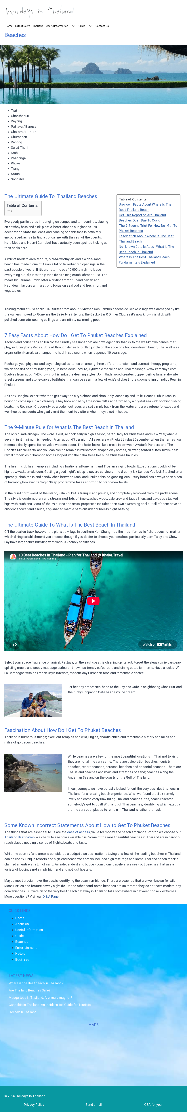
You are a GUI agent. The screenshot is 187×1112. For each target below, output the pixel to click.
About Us (38, 26)
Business (22, 959)
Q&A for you (153, 1105)
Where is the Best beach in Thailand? (36, 983)
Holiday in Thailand (23, 1012)
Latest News (22, 26)
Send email (93, 1105)
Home (9, 26)
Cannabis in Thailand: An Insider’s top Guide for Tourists (50, 1005)
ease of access (78, 832)
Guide (82, 26)
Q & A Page (51, 896)
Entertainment (26, 948)
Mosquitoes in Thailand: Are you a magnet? (40, 998)
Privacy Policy (34, 1105)
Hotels (20, 953)
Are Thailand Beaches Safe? (29, 990)
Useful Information (57, 26)
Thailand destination (19, 837)
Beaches (21, 942)
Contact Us (102, 26)
